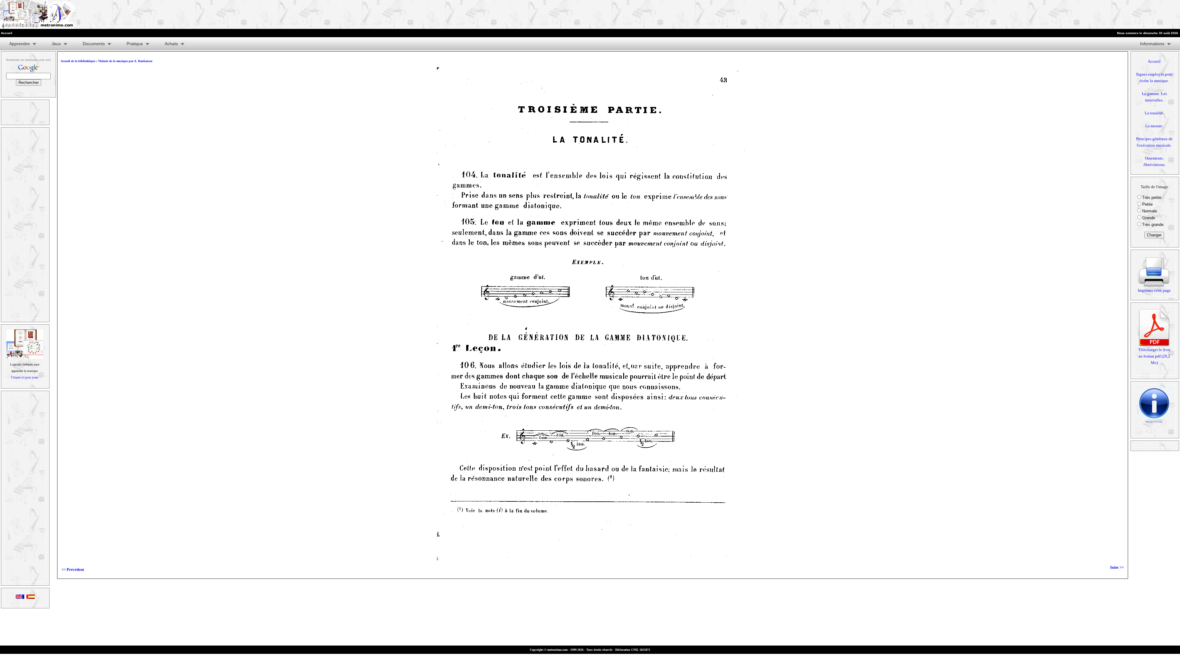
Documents (94, 43)
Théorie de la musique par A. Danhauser (125, 61)
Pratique (135, 43)
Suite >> (1117, 567)
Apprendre (19, 43)
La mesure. (1154, 126)
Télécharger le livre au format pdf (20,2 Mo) (1154, 356)
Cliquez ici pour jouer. (25, 377)
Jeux (56, 43)
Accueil (1154, 61)
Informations (1152, 43)
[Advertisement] (1104, 14)
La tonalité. (1154, 113)
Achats (171, 43)
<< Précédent (72, 569)
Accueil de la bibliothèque (78, 61)
